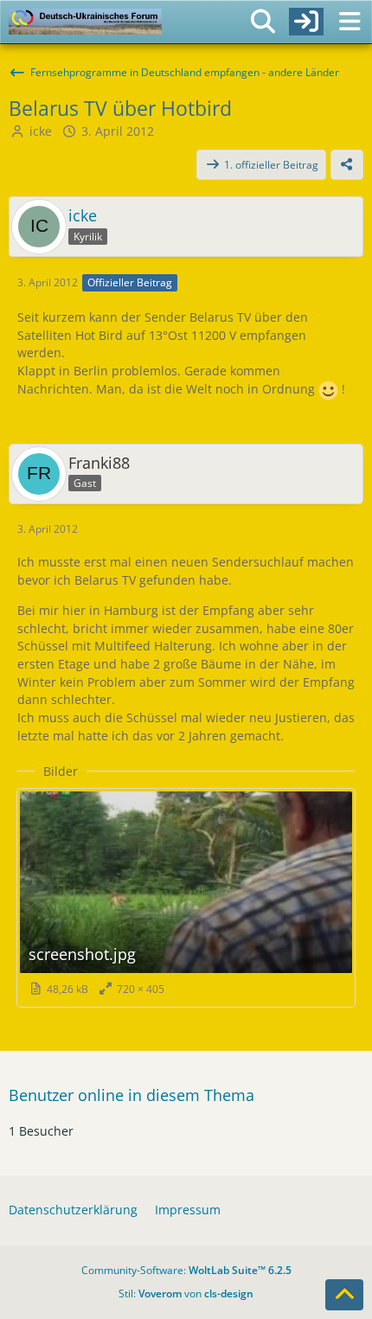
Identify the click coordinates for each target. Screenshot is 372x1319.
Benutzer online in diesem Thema (131, 1095)
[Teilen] (346, 165)
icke (40, 131)
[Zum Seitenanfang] (344, 1294)
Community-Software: (186, 1270)
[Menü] (349, 21)
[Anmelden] (306, 21)
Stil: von (186, 1293)
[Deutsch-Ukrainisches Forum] (85, 21)
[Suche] (263, 21)
